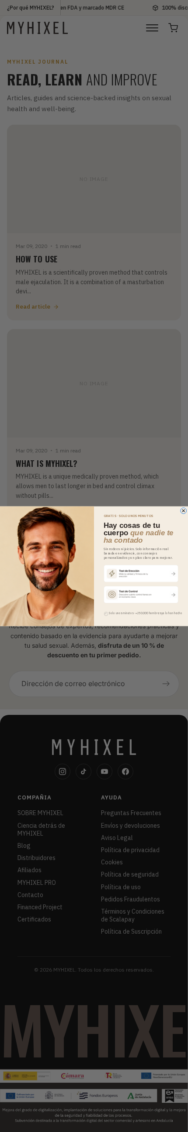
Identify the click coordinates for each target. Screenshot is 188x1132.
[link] (141, 573)
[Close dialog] (184, 510)
